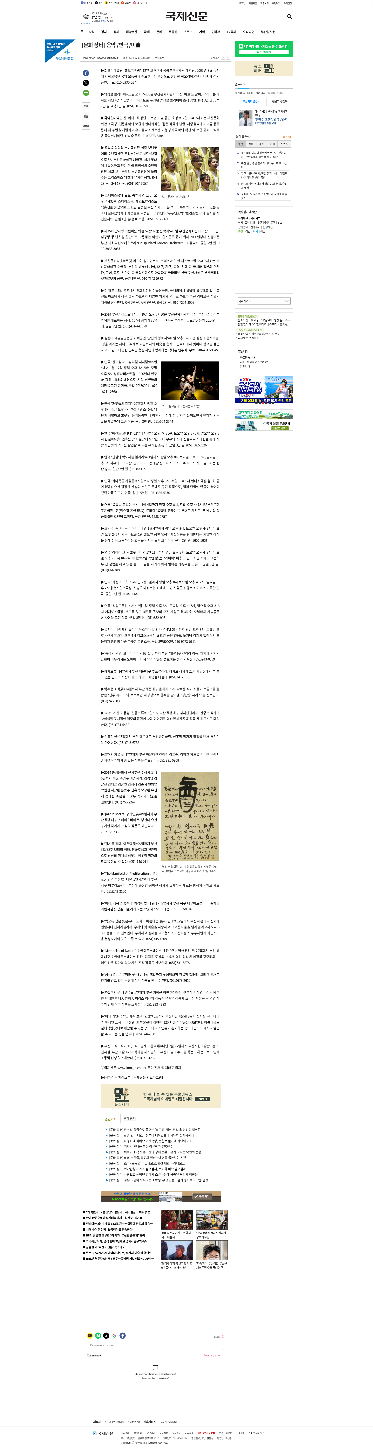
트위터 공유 (86, 83)
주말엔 (173, 31)
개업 (253, 222)
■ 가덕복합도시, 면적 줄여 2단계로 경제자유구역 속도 (115, 1241)
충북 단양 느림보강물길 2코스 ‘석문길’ (259, 334)
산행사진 (268, 227)
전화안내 (138, 1433)
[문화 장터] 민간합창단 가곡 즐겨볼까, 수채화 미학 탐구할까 (147, 1168)
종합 (240, 144)
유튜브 (128, 3)
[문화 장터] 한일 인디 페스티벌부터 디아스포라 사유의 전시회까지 (151, 1135)
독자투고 (176, 1433)
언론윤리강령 (225, 1433)
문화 (159, 31)
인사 (240, 222)
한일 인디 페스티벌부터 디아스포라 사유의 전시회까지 (268, 324)
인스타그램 (142, 3)
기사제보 (189, 1433)
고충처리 (240, 1433)
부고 (279, 222)
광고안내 (151, 1433)
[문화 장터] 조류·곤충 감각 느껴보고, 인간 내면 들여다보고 (147, 1163)
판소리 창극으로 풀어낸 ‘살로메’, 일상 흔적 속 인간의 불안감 (271, 320)
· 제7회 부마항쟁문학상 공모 (253, 362)
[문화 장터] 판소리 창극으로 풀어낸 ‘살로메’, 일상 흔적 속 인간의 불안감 (155, 1129)
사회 (92, 31)
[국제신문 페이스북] (118, 1077)
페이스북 (88, 3)
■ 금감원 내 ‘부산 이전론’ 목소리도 (104, 1247)
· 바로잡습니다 (246, 357)
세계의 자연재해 (244, 92)
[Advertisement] (264, 265)
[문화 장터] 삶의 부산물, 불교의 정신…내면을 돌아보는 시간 (147, 1157)
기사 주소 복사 (86, 116)
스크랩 (86, 126)
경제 (116, 31)
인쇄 (86, 106)
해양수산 (131, 31)
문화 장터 (130, 1118)
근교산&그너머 (250, 330)
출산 (266, 222)
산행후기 (255, 227)
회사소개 (125, 1433)
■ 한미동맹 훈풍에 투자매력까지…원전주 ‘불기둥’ (113, 1218)
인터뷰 (216, 31)
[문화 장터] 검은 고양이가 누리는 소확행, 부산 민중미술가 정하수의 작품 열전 (158, 1180)
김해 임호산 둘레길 (248, 338)
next (291, 389)
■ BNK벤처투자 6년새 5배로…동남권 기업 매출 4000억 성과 (120, 1258)
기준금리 (260, 92)
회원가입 (253, 3)
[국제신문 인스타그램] (147, 1077)
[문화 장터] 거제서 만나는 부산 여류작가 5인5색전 (141, 1146)
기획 (202, 31)
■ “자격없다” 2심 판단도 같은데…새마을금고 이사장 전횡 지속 (121, 1212)
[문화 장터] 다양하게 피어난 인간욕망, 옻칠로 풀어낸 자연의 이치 (151, 1140)
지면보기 (264, 3)
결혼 (260, 222)
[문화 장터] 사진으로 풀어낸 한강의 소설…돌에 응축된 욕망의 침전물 (153, 1174)
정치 (104, 31)
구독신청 (288, 3)
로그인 (242, 3)
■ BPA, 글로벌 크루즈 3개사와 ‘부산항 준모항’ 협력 (114, 1235)
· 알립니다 (244, 366)
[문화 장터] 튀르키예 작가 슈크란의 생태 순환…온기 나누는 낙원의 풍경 (155, 1152)
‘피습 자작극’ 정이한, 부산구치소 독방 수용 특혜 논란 (211, 1265)
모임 (247, 222)
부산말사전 (268, 31)
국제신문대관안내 (168, 1422)
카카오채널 (113, 3)
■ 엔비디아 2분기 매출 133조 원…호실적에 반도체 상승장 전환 (121, 1224)
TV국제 (231, 31)
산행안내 (243, 227)
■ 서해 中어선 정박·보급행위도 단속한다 (107, 1229)
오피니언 (248, 31)
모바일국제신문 (256, 1433)
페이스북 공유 (86, 73)
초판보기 (276, 3)
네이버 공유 (86, 93)
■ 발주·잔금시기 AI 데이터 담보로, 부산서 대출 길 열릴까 (117, 1253)
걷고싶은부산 (133, 1422)
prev (237, 389)
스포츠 (188, 31)
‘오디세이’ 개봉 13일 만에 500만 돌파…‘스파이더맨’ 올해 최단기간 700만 (176, 1267)
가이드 (244, 231)
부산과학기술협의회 (114, 1422)
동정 (273, 222)
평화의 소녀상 (275, 92)
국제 (147, 31)
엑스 (100, 3)
